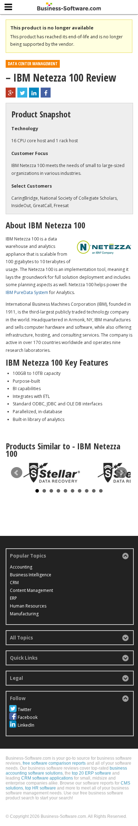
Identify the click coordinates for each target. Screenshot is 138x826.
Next (121, 472)
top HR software (40, 788)
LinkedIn (26, 725)
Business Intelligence (30, 575)
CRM (14, 583)
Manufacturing (24, 614)
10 (101, 491)
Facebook (28, 717)
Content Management (31, 590)
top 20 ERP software (91, 773)
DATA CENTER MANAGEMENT (33, 64)
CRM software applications (47, 778)
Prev (16, 472)
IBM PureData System (27, 292)
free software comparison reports (54, 763)
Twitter (24, 709)
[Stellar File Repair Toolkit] (52, 473)
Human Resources (28, 606)
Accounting (21, 567)
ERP (13, 598)
